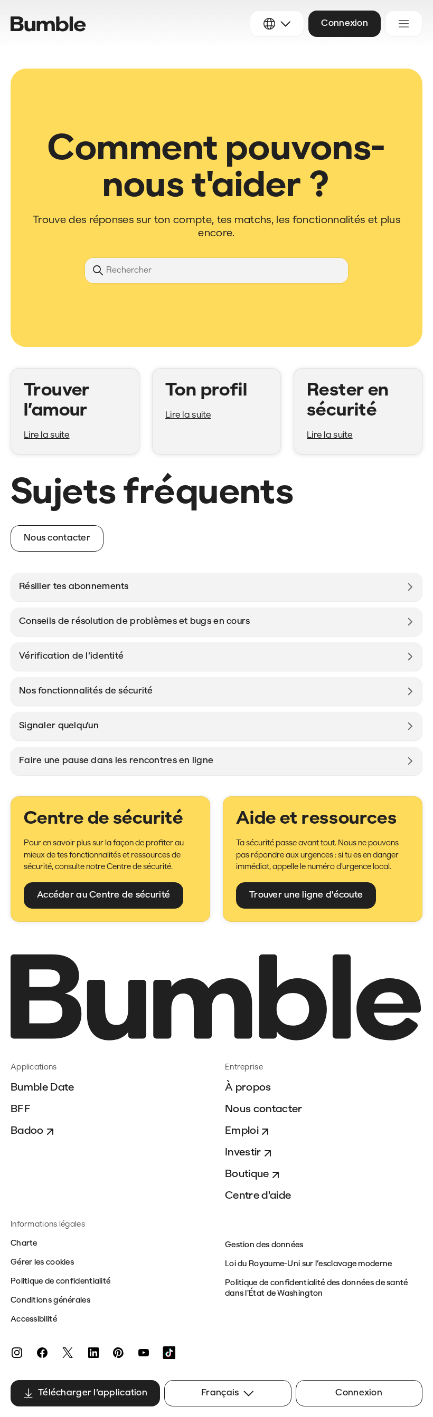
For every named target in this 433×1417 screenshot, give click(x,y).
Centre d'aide (258, 1196)
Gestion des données (264, 1245)
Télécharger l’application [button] (92, 1393)
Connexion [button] (344, 23)
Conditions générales (50, 1301)
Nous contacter (263, 1109)
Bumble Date (42, 1088)
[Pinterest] (118, 1352)
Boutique (247, 1174)
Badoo (27, 1131)
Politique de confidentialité (60, 1282)
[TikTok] (169, 1352)
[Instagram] (17, 1352)
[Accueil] (48, 24)
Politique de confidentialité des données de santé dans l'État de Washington (316, 1288)
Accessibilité (34, 1320)
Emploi (242, 1131)
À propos (248, 1088)
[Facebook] (42, 1352)
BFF (21, 1109)
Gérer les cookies (42, 1263)
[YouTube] (143, 1352)
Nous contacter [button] (57, 538)
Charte (24, 1244)
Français (220, 1393)
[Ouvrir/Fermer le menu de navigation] (403, 24)
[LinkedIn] (93, 1352)
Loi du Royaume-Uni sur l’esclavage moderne (308, 1264)
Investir (243, 1153)
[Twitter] (67, 1352)
